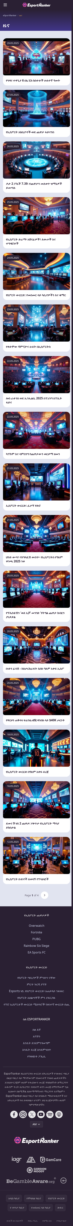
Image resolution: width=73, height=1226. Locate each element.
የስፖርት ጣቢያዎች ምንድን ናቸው (36, 978)
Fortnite (36, 932)
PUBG (36, 939)
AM (35, 1124)
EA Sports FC (36, 952)
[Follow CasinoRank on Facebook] (14, 1114)
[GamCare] (50, 1160)
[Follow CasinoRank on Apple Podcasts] (59, 1114)
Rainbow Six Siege (36, 946)
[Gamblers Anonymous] (31, 1160)
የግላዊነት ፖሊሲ (36, 1056)
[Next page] (44, 895)
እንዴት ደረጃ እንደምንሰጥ (36, 1050)
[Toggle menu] (5, 5)
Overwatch (36, 926)
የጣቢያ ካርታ (61, 1220)
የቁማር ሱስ (46, 1220)
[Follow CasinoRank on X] (32, 1114)
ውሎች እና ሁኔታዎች (15, 1220)
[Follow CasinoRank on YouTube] (41, 1114)
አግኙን (36, 1036)
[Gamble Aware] (31, 1180)
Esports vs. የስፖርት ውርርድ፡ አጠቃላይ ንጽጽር (36, 991)
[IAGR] (17, 1160)
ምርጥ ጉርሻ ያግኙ (36, 984)
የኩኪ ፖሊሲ (33, 1220)
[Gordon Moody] (36, 1170)
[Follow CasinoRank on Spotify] (50, 1114)
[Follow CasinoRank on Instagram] (23, 1114)
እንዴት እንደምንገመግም (36, 1043)
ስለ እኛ (37, 1030)
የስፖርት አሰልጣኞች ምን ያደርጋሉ (36, 998)
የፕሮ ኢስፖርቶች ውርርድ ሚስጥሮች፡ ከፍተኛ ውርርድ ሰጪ (36, 1004)
